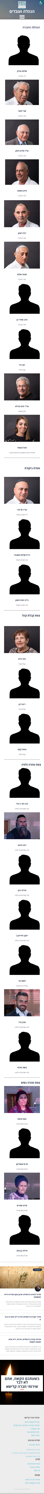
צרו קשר (37, 1470)
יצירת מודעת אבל (33, 1432)
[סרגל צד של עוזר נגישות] (41, 2)
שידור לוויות (35, 1435)
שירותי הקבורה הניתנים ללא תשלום (26, 1425)
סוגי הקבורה (35, 1428)
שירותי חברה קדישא (32, 1479)
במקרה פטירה (35, 1467)
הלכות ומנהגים (34, 1444)
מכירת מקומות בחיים (32, 1422)
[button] (22, 17)
